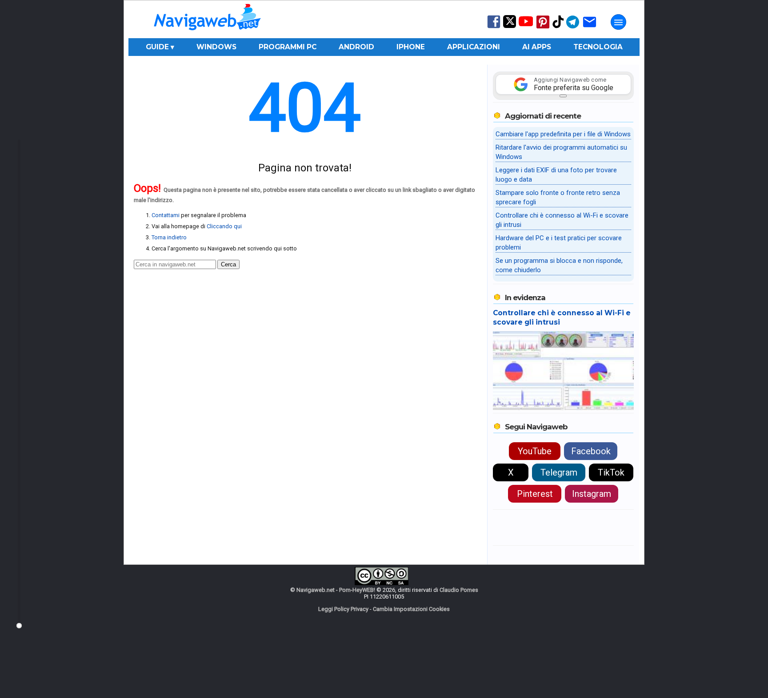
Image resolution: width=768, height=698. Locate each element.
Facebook (591, 451)
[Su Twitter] (509, 26)
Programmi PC (287, 47)
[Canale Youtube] (526, 24)
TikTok (611, 472)
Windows (216, 47)
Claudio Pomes (459, 590)
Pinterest (535, 493)
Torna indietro (169, 237)
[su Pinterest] (543, 27)
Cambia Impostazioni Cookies (411, 609)
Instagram (591, 493)
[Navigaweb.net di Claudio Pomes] (206, 34)
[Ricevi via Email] (589, 27)
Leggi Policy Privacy (343, 609)
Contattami (166, 215)
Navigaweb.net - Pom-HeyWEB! (335, 590)
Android (356, 47)
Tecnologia (598, 47)
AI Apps (536, 47)
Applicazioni (473, 47)
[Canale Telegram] (572, 27)
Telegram (558, 472)
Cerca (228, 264)
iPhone (410, 47)
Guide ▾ (160, 47)
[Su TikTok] (558, 27)
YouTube (535, 451)
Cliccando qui (224, 226)
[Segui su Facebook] (493, 27)
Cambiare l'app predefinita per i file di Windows (563, 134)
